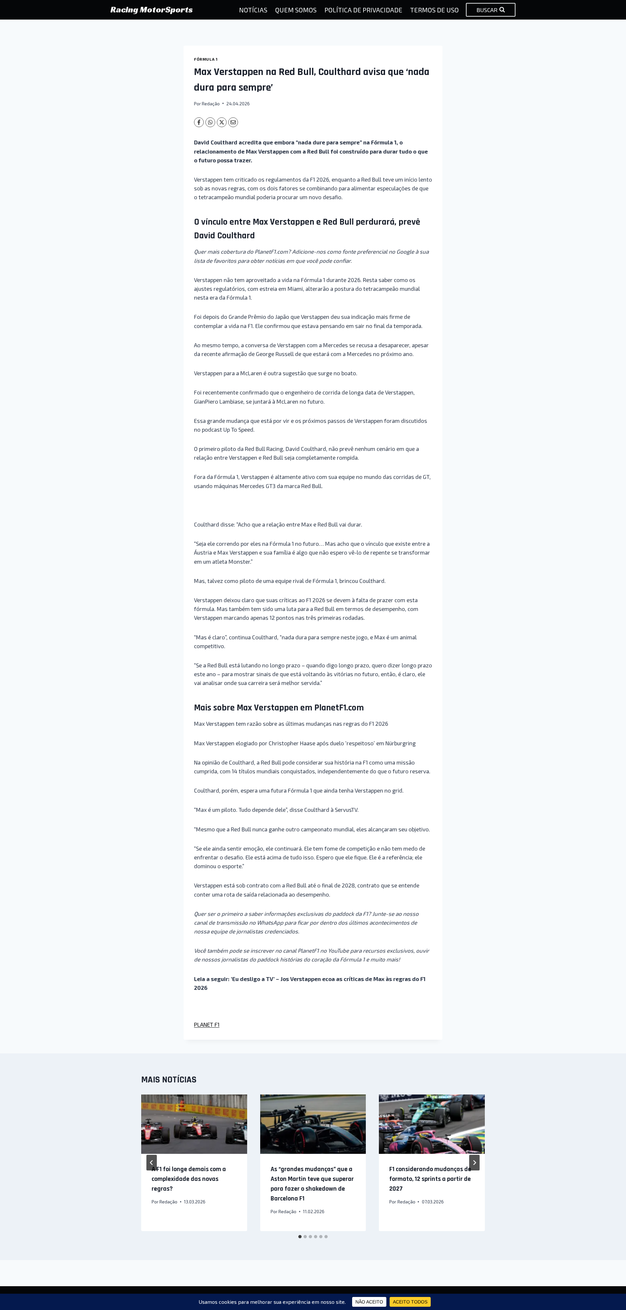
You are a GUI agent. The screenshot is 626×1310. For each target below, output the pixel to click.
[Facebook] (199, 122)
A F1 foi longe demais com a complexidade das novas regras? (189, 1179)
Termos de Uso (434, 10)
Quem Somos (296, 10)
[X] (222, 122)
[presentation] (194, 1124)
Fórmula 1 (205, 59)
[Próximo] (474, 1162)
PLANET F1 (206, 1024)
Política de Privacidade (363, 10)
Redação (211, 103)
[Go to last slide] (151, 1162)
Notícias (253, 10)
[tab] (300, 1236)
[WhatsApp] (210, 122)
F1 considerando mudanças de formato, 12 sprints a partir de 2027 (430, 1179)
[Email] (233, 122)
